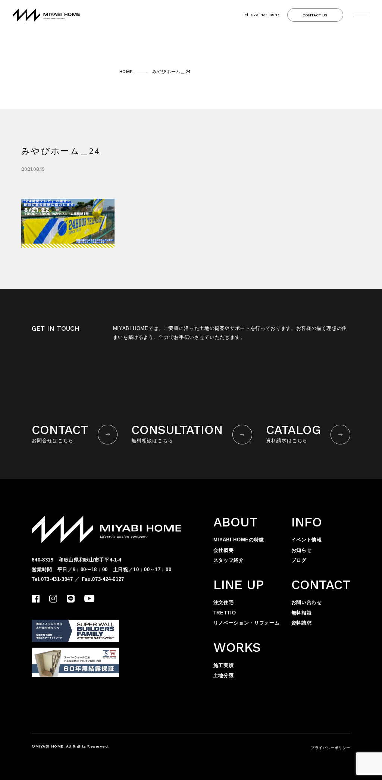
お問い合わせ (306, 602)
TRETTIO (224, 613)
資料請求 (301, 623)
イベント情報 (306, 539)
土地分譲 (223, 675)
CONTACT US (315, 15)
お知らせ (301, 550)
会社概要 (223, 550)
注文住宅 (223, 602)
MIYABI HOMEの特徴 (238, 539)
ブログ (299, 560)
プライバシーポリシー (330, 748)
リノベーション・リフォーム (246, 623)
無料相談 (301, 613)
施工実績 (223, 665)
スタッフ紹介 (228, 560)
